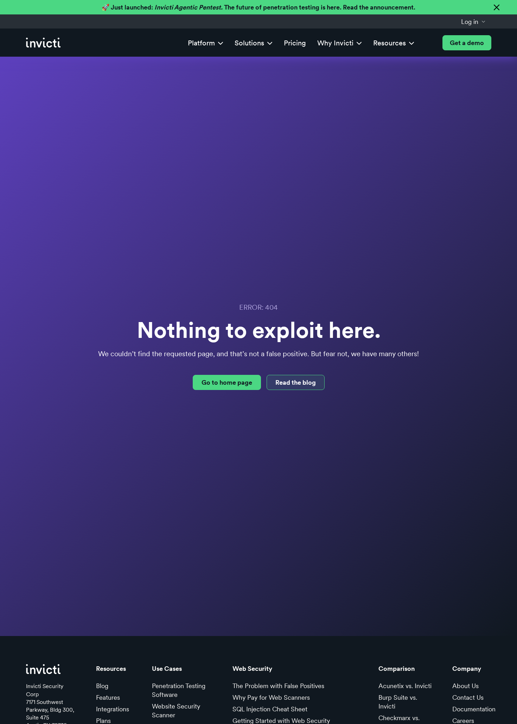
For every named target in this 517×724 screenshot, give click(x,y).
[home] (43, 43)
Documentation (474, 709)
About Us (465, 686)
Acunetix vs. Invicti (405, 686)
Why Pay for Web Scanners (271, 697)
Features (108, 697)
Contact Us (468, 697)
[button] (473, 21)
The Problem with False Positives (278, 686)
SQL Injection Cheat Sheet (269, 709)
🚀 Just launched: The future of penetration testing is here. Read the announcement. (258, 7)
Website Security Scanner (176, 711)
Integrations (112, 709)
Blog (102, 686)
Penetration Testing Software (178, 690)
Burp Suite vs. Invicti (397, 702)
